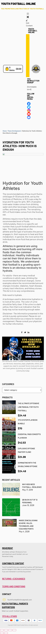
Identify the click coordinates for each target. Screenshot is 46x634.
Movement (7, 548)
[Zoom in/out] (2, 630)
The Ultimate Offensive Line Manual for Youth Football (28, 407)
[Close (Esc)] (14, 630)
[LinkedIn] (28, 332)
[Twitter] (25, 332)
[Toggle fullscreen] (6, 630)
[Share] (10, 630)
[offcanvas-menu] (28, 14)
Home (5, 131)
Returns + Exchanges (13, 578)
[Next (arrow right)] (6, 633)
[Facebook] (22, 332)
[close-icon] (28, 18)
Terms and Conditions (13, 586)
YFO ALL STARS (9, 616)
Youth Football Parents (15, 603)
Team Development (14, 131)
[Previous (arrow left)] (2, 633)
